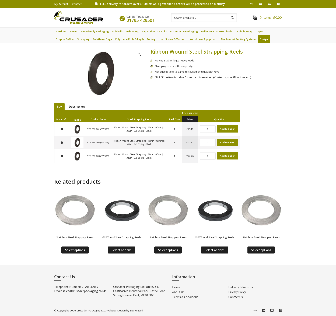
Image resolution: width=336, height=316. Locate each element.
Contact (77, 4)
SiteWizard (136, 310)
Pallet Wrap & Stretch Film (217, 31)
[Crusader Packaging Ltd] (78, 17)
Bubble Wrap (245, 31)
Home (176, 287)
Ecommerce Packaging (184, 31)
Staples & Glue (65, 39)
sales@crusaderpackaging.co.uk (84, 291)
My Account (61, 4)
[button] (139, 54)
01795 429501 (141, 20)
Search (232, 17)
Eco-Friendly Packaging (94, 31)
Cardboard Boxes (66, 31)
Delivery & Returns (240, 287)
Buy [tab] (59, 107)
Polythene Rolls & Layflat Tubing (135, 39)
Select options (75, 250)
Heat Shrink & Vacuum (172, 39)
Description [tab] (77, 107)
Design (264, 39)
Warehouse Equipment (204, 39)
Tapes (260, 31)
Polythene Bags (102, 39)
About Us (178, 292)
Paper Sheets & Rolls (154, 31)
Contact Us (235, 297)
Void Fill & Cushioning (125, 31)
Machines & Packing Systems (238, 39)
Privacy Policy (237, 292)
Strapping (83, 39)
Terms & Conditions (185, 297)
